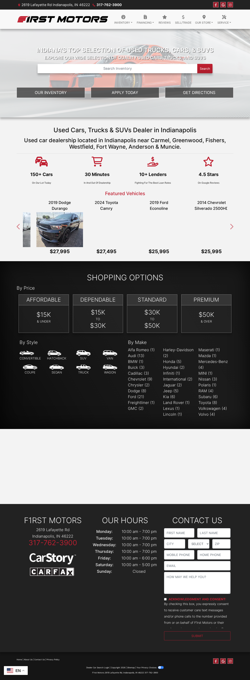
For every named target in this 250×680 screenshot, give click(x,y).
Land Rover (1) (176, 402)
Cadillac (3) (138, 373)
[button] (19, 226)
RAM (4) (205, 391)
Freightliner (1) (141, 402)
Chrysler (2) (139, 385)
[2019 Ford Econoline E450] (98, 229)
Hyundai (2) (174, 367)
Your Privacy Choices (147, 667)
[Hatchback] (56, 355)
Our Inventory (51, 92)
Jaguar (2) (172, 385)
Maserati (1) (209, 350)
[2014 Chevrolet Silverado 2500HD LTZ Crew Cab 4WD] (151, 229)
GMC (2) (136, 408)
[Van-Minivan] (110, 355)
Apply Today (125, 92)
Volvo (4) (206, 414)
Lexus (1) (171, 408)
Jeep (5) (171, 391)
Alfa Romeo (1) (141, 350)
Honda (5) (172, 361)
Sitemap (131, 667)
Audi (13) (136, 355)
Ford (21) (136, 396)
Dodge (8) (137, 391)
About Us (28, 659)
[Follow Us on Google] (223, 5)
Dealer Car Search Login (97, 667)
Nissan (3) (207, 379)
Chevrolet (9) (140, 379)
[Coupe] (30, 369)
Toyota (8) (207, 402)
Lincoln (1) (172, 414)
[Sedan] (56, 369)
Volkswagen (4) (212, 408)
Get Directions (199, 92)
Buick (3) (136, 367)
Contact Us (39, 659)
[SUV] (83, 355)
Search (205, 69)
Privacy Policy (53, 659)
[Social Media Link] (230, 5)
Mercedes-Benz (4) (213, 364)
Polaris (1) (207, 385)
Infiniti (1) (171, 373)
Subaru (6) (208, 396)
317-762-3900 (109, 5)
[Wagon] (110, 369)
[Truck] (83, 369)
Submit (197, 636)
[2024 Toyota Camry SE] (46, 229)
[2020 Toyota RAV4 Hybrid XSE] (203, 229)
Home (19, 659)
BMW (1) (135, 361)
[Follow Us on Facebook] (216, 5)
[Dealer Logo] (63, 19)
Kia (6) (169, 396)
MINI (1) (205, 373)
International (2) (177, 379)
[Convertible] (30, 355)
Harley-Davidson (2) (178, 353)
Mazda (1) (207, 355)
